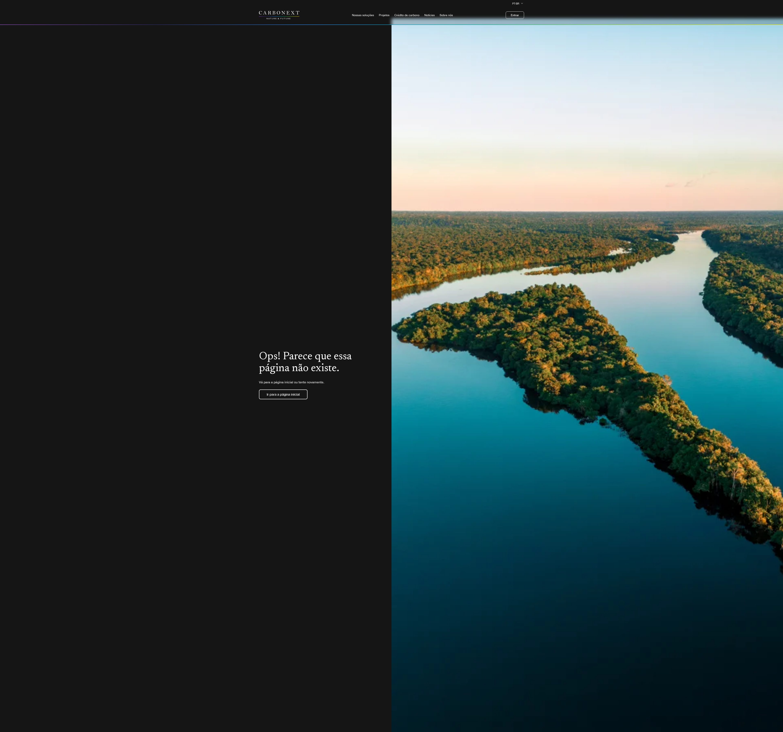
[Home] (279, 15)
